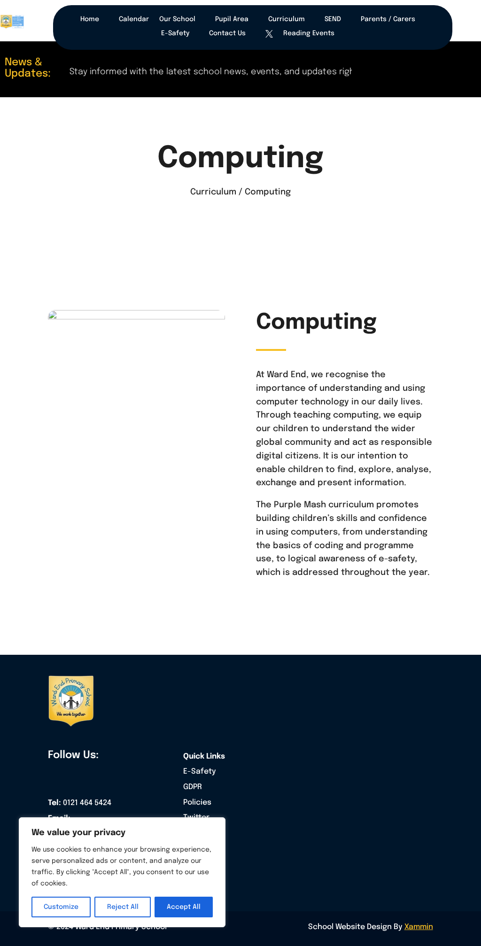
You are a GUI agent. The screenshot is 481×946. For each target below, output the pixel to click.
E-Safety (175, 33)
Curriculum (286, 19)
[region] (122, 872)
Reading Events (308, 33)
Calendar (134, 19)
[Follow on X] (75, 776)
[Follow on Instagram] (95, 776)
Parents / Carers (388, 19)
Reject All (123, 907)
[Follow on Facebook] (55, 776)
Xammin (418, 927)
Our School (177, 19)
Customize (61, 907)
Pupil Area (231, 19)
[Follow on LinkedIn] (116, 776)
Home (89, 19)
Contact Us (227, 33)
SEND (333, 19)
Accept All (184, 907)
